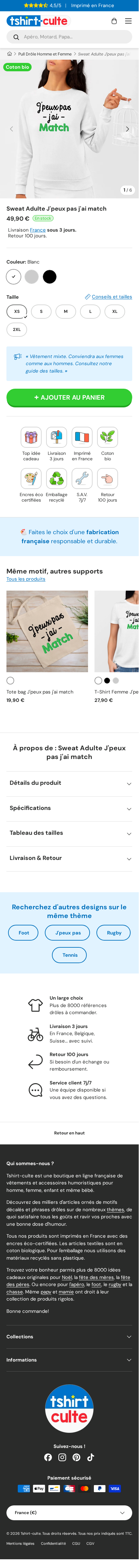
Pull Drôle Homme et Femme (45, 54)
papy (46, 1292)
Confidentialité (53, 1543)
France (38, 230)
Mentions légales (20, 1543)
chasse (14, 1292)
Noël (67, 1277)
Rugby (114, 933)
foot (96, 1284)
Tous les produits (25, 579)
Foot (24, 933)
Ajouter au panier (73, 397)
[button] (114, 21)
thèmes (115, 1209)
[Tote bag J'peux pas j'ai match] (47, 631)
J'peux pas (68, 933)
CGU (76, 1543)
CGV (90, 1543)
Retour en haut (69, 1133)
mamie (66, 1292)
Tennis (70, 955)
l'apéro (76, 1284)
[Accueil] (9, 54)
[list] (69, 129)
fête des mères (96, 1277)
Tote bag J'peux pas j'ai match (40, 692)
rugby (115, 1284)
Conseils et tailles (112, 297)
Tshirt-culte (31, 1533)
